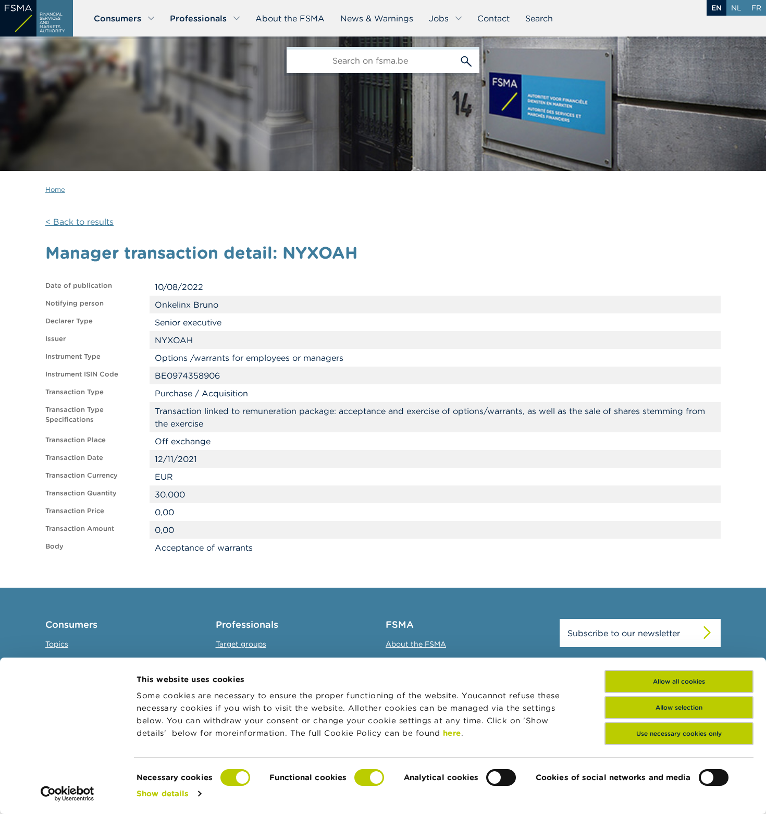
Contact (493, 18)
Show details (163, 793)
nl (736, 8)
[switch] (369, 777)
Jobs (439, 18)
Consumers (117, 18)
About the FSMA (290, 18)
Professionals (198, 18)
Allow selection (679, 707)
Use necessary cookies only (679, 733)
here (452, 733)
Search (539, 18)
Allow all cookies (679, 681)
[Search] (466, 60)
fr (756, 8)
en (716, 8)
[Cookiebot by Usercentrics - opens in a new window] (67, 793)
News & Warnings (376, 18)
